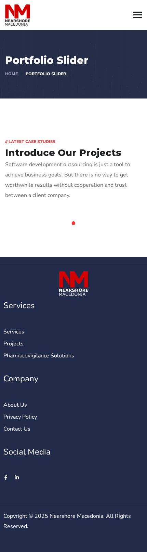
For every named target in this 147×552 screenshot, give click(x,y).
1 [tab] (75, 223)
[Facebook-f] (5, 477)
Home (11, 74)
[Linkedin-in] (16, 477)
